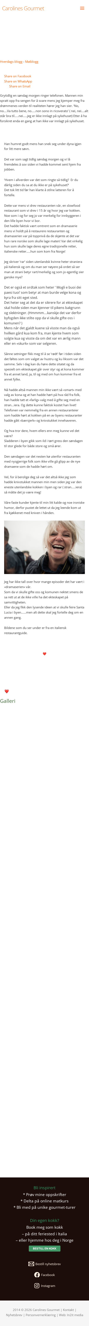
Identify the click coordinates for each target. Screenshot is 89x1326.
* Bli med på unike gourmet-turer (44, 1207)
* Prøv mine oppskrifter (44, 1194)
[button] (44, 1249)
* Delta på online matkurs (44, 1200)
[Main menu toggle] (82, 8)
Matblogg (31, 61)
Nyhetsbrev (14, 1315)
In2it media (75, 1315)
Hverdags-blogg (11, 61)
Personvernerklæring (41, 1315)
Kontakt (68, 1310)
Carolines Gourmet (23, 8)
